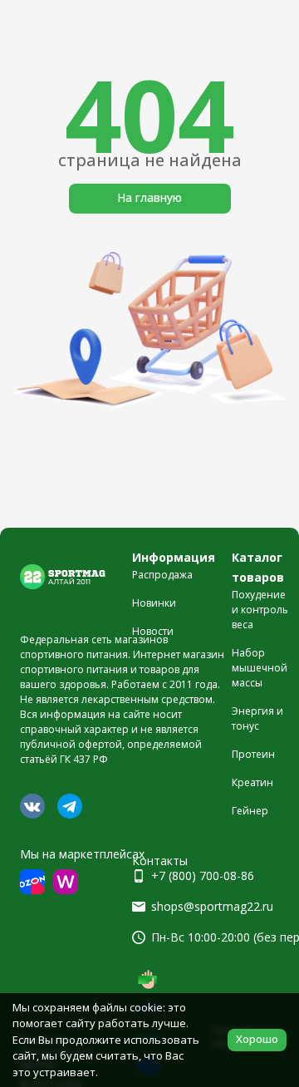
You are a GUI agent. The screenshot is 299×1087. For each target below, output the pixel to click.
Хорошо (257, 1038)
